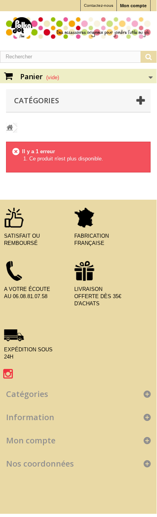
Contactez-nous (98, 5)
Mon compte (133, 5)
